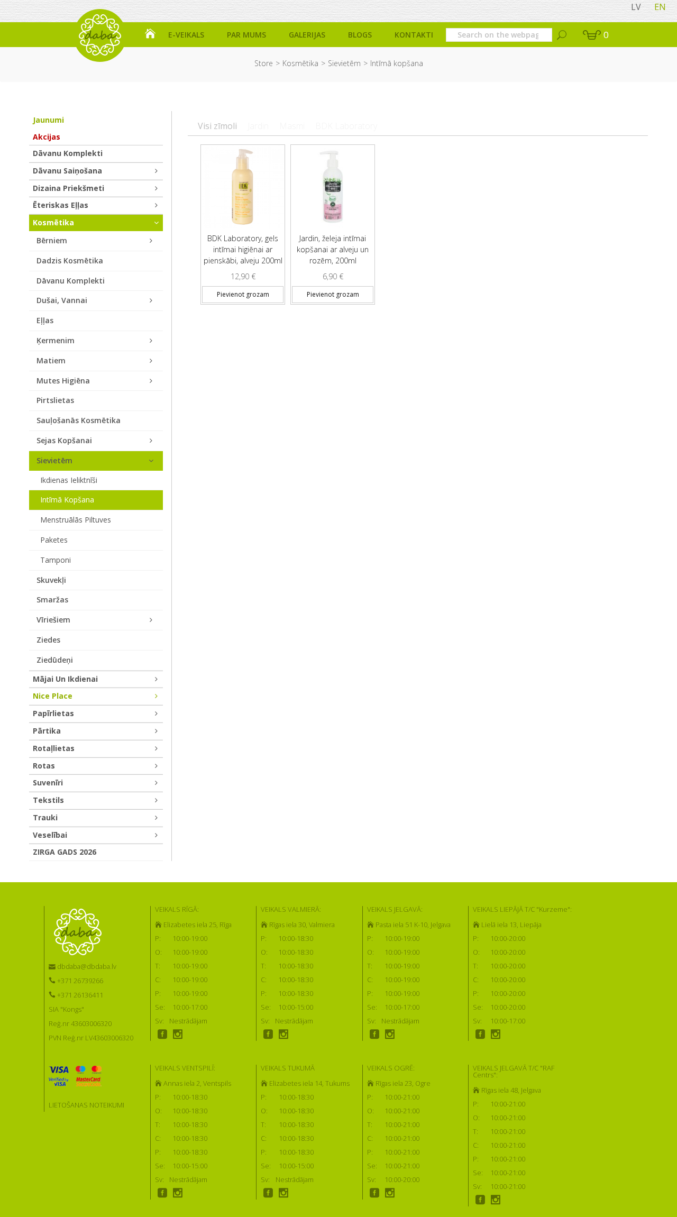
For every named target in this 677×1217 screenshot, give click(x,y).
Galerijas (307, 35)
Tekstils (48, 800)
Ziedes (48, 640)
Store (263, 63)
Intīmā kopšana (67, 500)
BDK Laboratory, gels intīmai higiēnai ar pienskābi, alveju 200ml (243, 249)
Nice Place (52, 696)
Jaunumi (48, 120)
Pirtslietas (55, 400)
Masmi (292, 126)
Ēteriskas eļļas (60, 205)
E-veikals (186, 35)
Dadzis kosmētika (69, 260)
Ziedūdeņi (54, 660)
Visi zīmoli (217, 126)
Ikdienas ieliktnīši (68, 480)
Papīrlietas (53, 713)
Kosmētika (300, 63)
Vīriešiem (53, 620)
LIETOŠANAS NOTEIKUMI (86, 1105)
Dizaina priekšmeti (68, 188)
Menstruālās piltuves (75, 520)
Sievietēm (344, 63)
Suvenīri (48, 782)
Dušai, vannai (61, 300)
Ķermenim (55, 340)
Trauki (45, 817)
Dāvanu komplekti (68, 153)
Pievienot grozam (243, 294)
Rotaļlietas (54, 748)
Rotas (44, 766)
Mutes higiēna (63, 381)
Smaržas (52, 599)
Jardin (258, 126)
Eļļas (44, 320)
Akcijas (46, 137)
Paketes (54, 540)
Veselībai (50, 835)
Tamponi (55, 560)
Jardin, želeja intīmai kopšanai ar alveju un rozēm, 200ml (333, 249)
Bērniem (51, 240)
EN (660, 7)
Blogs (360, 35)
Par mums (246, 35)
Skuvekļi (51, 580)
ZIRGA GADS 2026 (64, 852)
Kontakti (414, 35)
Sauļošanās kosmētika (78, 420)
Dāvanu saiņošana (67, 171)
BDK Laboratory (346, 126)
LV (636, 7)
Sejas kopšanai (64, 440)
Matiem (51, 360)
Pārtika (47, 731)
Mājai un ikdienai (65, 679)
